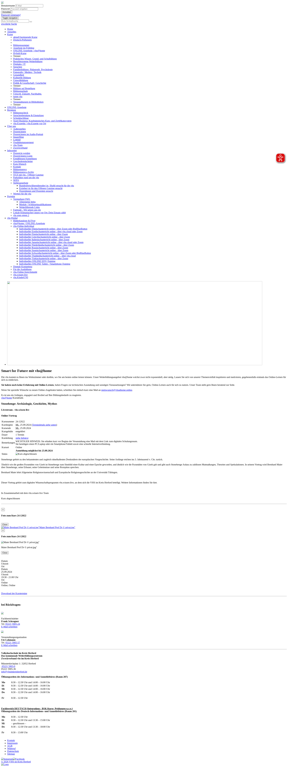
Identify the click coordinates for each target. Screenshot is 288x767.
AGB (9, 746)
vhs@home (6, 398)
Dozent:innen (19, 131)
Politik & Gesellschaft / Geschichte (29, 83)
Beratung (11, 110)
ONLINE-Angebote (16, 107)
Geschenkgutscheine (23, 161)
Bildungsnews (20, 169)
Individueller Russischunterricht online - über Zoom (43, 247)
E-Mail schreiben (9, 626)
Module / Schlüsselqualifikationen (35, 204)
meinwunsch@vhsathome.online (116, 390)
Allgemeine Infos (27, 202)
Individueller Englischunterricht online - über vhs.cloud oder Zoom (50, 231)
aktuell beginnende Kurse (25, 37)
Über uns (11, 126)
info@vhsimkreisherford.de (14, 671)
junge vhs (17, 96)
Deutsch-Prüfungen (22, 40)
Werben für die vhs (22, 193)
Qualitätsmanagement (23, 142)
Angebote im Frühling (23, 48)
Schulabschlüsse (21, 118)
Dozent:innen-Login (22, 156)
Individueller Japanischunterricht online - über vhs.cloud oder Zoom (51, 242)
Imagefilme (18, 137)
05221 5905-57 (12, 642)
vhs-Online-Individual (23, 226)
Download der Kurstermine (14, 593)
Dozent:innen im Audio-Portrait (28, 134)
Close (4, 524)
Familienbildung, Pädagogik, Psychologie (33, 69)
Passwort (5, 8)
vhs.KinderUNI (20, 277)
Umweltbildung (20, 80)
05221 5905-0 (8, 666)
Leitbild (17, 139)
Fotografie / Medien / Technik (27, 72)
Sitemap (11, 754)
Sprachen (17, 67)
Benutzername (8, 5)
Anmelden (6, 12)
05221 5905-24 (12, 624)
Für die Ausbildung (22, 269)
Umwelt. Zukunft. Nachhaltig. (27, 94)
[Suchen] (31, 21)
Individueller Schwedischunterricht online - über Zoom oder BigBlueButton (55, 253)
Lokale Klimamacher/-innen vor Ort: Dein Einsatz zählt (39, 212)
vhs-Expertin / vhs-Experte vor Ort (29, 123)
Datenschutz (13, 751)
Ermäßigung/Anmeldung (25, 158)
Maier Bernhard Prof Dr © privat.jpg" (57, 527)
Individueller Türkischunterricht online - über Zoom (43, 258)
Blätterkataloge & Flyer (24, 220)
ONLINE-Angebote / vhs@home (29, 50)
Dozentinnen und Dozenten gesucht (36, 191)
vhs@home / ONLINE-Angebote (29, 223)
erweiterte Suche (9, 24)
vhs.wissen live (20, 274)
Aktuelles (11, 31)
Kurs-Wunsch (19, 164)
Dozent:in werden (21, 153)
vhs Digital (12, 218)
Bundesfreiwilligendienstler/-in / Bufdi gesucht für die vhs (46, 185)
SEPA (16, 180)
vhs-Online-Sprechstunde (25, 272)
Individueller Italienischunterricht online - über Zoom (44, 239)
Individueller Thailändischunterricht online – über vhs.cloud (47, 256)
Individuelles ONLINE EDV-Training (37, 261)
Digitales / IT (19, 64)
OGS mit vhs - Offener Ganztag (28, 175)
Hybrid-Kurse (19, 53)
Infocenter (12, 150)
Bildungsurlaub (20, 91)
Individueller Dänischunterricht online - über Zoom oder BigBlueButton (53, 229)
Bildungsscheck (20, 112)
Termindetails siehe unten (44, 425)
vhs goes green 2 (21, 215)
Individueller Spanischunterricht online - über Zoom (43, 250)
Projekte (11, 196)
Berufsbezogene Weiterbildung (27, 61)
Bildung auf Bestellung (24, 88)
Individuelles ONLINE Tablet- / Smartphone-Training (44, 264)
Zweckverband (20, 148)
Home (10, 29)
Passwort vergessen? (11, 15)
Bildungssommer (21, 45)
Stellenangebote (20, 183)
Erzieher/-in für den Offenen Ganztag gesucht (40, 188)
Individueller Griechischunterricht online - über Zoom (44, 237)
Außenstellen (19, 129)
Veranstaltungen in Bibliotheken (28, 102)
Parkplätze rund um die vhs (26, 177)
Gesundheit (18, 75)
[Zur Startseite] (2, 2)
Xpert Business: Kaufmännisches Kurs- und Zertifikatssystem (42, 121)
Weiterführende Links (29, 207)
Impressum (12, 743)
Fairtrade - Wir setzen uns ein (27, 210)
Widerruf (11, 748)
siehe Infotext (22, 438)
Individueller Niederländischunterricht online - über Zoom (46, 245)
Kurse (10, 34)
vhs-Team (17, 145)
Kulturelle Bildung (22, 77)
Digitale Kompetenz (22, 266)
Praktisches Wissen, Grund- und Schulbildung (35, 58)
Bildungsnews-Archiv (23, 172)
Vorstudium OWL (21, 199)
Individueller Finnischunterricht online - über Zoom (43, 234)
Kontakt (17, 166)
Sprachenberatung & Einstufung (28, 115)
